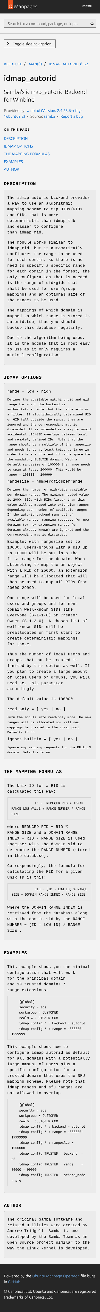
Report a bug (71, 116)
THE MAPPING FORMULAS (27, 154)
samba (49, 116)
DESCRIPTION (16, 138)
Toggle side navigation (31, 44)
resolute (13, 64)
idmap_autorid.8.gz (68, 64)
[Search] (92, 23)
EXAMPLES (13, 161)
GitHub (14, 1282)
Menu (87, 6)
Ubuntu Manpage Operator (55, 1276)
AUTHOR (11, 169)
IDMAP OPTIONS (18, 146)
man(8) (35, 64)
